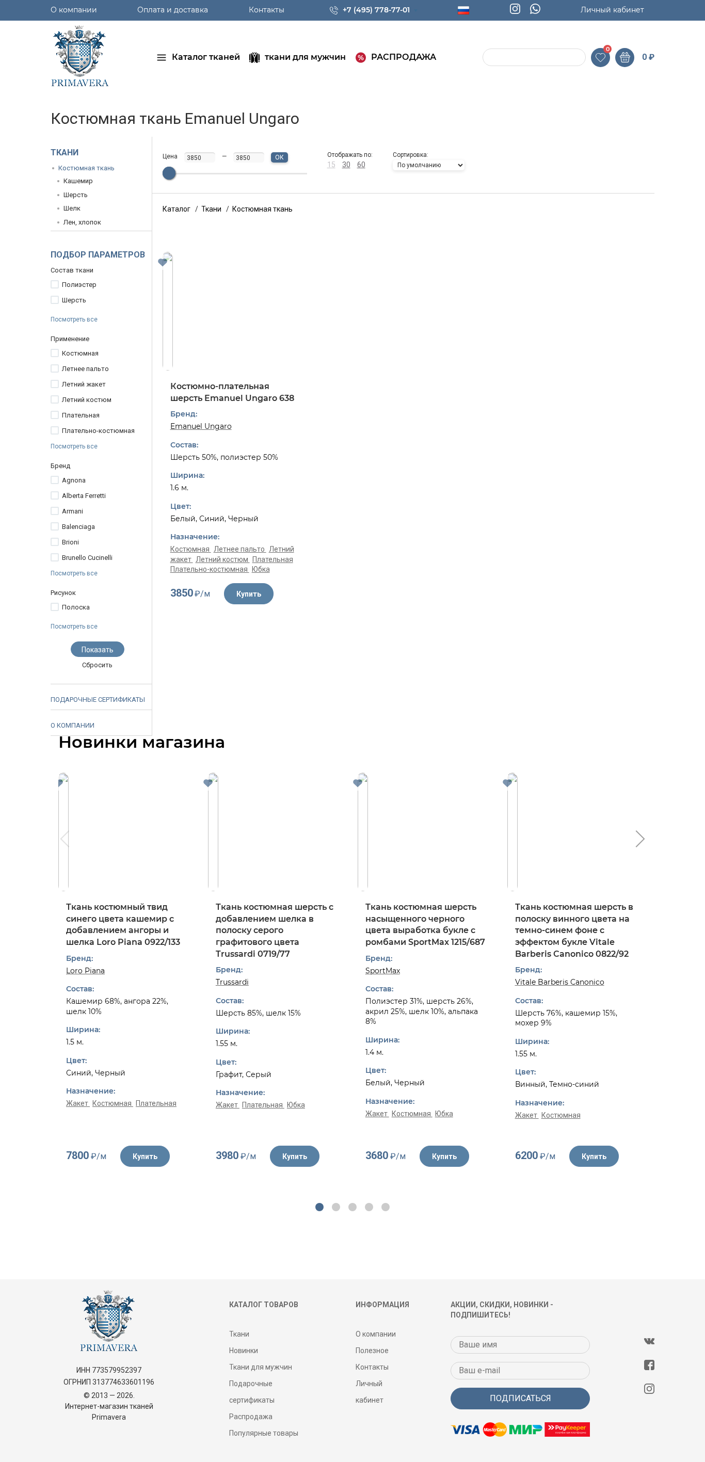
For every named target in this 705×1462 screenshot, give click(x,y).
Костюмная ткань (86, 168)
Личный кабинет (612, 9)
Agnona (74, 480)
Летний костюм (86, 400)
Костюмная (80, 353)
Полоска (76, 607)
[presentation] (63, 840)
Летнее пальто (85, 369)
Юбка (261, 569)
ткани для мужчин (305, 57)
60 (361, 164)
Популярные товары (263, 1433)
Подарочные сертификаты (98, 699)
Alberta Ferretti (84, 496)
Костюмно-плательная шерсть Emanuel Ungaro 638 (232, 392)
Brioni (70, 542)
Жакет (78, 1103)
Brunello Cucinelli (87, 557)
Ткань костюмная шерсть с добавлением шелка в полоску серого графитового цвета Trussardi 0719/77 (274, 930)
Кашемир (78, 181)
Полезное (372, 1350)
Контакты (266, 9)
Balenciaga (78, 527)
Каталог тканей (206, 57)
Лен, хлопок (82, 222)
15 (331, 164)
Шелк (72, 208)
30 (346, 164)
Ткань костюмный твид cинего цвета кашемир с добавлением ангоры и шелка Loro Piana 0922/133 (123, 924)
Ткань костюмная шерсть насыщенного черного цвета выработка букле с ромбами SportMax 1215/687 (425, 924)
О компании (74, 9)
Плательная (81, 415)
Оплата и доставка (172, 9)
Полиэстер (79, 284)
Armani (72, 511)
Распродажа (251, 1416)
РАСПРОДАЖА (403, 57)
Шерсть (75, 195)
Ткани (64, 152)
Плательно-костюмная (98, 431)
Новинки (243, 1350)
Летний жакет (84, 384)
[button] (319, 1207)
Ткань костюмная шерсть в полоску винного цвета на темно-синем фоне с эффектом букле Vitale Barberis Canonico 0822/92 (574, 930)
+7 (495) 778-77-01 (376, 9)
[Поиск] (492, 57)
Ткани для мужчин (260, 1367)
